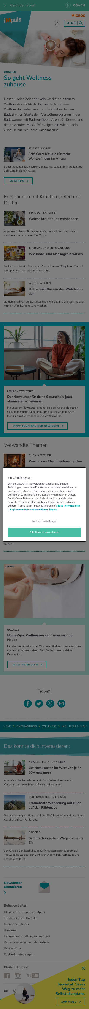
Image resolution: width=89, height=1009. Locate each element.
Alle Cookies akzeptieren (44, 532)
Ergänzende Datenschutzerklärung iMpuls (33, 509)
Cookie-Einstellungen (44, 521)
